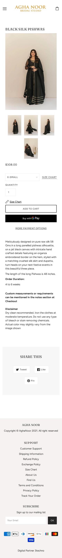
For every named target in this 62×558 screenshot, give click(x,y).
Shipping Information (31, 453)
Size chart (49, 177)
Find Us (31, 480)
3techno (39, 550)
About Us (31, 474)
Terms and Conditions (31, 485)
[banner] (30, 8)
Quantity (10, 185)
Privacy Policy (31, 490)
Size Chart (31, 469)
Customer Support (31, 448)
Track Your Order (31, 495)
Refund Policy (31, 459)
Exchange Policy (31, 464)
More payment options (31, 228)
